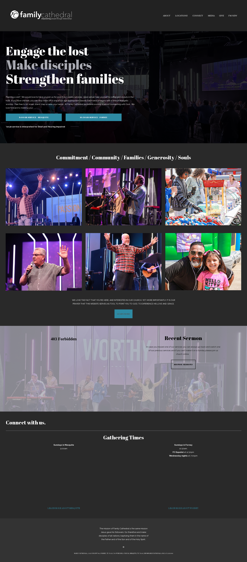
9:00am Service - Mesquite (34, 117)
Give (221, 15)
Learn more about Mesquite (63, 508)
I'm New (232, 15)
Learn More (123, 314)
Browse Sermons (183, 364)
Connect (198, 15)
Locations (181, 15)
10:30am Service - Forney (93, 117)
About (167, 15)
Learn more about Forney (183, 508)
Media (211, 15)
